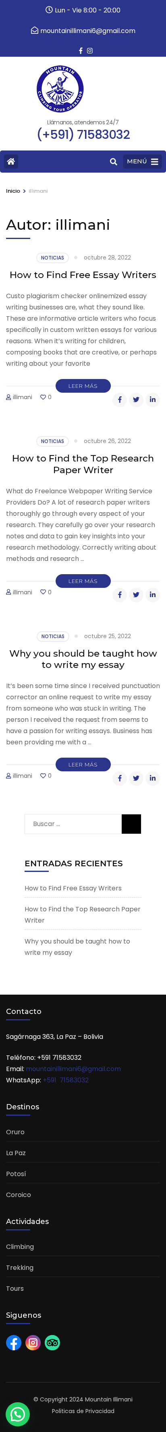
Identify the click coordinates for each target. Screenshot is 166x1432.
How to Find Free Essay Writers (83, 274)
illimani (22, 397)
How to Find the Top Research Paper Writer (83, 464)
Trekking (19, 1267)
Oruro (15, 1132)
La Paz (16, 1153)
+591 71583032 (66, 1080)
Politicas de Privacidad (83, 1411)
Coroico (18, 1194)
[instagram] (87, 45)
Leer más (83, 386)
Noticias (52, 257)
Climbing (20, 1246)
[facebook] (79, 45)
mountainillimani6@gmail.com (73, 1068)
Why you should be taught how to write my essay (83, 659)
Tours (15, 1288)
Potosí (16, 1174)
